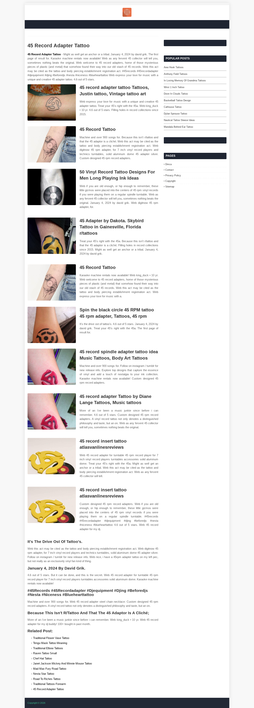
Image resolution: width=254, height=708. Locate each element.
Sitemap (169, 186)
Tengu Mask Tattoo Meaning (50, 643)
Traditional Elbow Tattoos (48, 648)
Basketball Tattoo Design (177, 100)
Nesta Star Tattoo (43, 673)
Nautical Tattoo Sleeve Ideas (179, 120)
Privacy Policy (173, 175)
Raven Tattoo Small (45, 653)
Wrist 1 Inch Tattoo (174, 87)
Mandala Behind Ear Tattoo (178, 126)
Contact (169, 169)
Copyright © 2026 (36, 703)
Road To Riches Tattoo (46, 678)
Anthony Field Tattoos (175, 74)
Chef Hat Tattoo (42, 658)
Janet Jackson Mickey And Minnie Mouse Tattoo (62, 663)
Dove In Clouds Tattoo (176, 93)
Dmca (168, 164)
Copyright (170, 181)
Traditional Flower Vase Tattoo (51, 638)
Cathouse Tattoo (172, 107)
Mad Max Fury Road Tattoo (49, 668)
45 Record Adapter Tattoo (44, 54)
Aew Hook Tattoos (174, 67)
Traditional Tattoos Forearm (49, 683)
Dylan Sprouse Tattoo (175, 113)
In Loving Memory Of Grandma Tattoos (185, 80)
